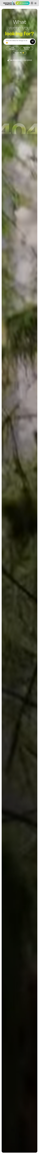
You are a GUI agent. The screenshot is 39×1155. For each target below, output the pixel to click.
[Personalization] (32, 3)
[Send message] (32, 41)
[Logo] (9, 3)
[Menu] (35, 3)
